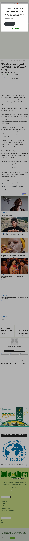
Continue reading (14, 28)
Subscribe (9, 24)
